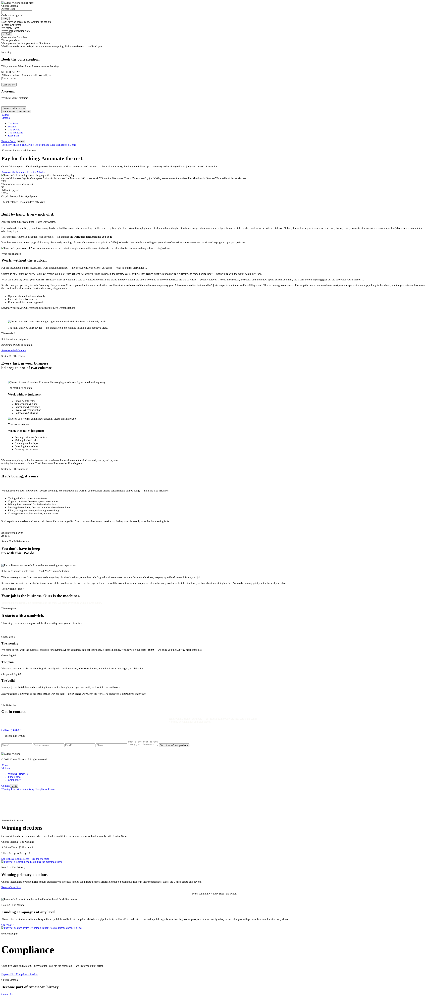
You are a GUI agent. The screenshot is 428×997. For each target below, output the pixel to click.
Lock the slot (9, 84)
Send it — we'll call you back (174, 745)
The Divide (14, 129)
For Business (9, 111)
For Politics (24, 111)
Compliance (14, 779)
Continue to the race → (14, 108)
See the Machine (40, 858)
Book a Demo (8, 141)
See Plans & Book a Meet (15, 858)
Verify (5, 18)
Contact (5, 785)
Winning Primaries (18, 773)
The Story (13, 123)
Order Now (7, 924)
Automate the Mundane (13, 172)
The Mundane (15, 132)
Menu (21, 141)
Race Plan (13, 135)
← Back (7, 34)
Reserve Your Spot (11, 887)
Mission (12, 126)
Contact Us (7, 994)
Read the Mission (36, 172)
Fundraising (14, 776)
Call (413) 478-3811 (12, 730)
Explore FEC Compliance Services (19, 974)
